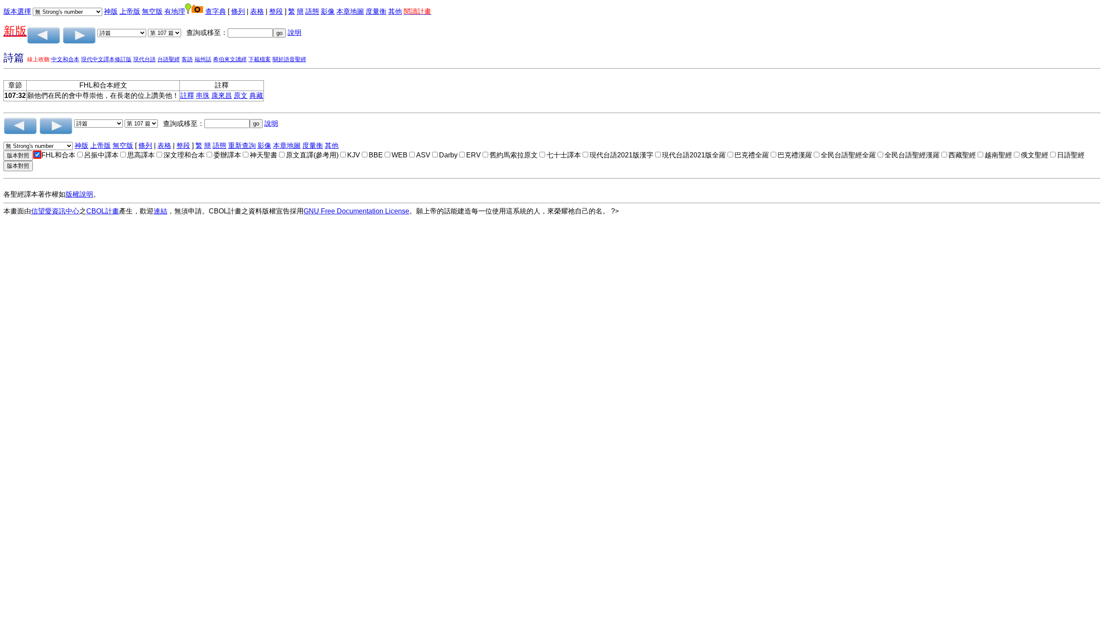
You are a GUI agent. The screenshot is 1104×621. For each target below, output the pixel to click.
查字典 (215, 11)
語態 (312, 11)
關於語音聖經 (289, 59)
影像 (328, 11)
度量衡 (376, 11)
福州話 (202, 59)
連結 (160, 211)
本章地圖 (350, 11)
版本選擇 (17, 11)
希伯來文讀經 (230, 59)
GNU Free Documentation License (356, 211)
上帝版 (129, 11)
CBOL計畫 (102, 211)
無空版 (152, 11)
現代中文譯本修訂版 (106, 59)
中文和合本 (65, 59)
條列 (238, 11)
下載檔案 (259, 59)
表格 (257, 11)
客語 (187, 59)
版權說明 (79, 194)
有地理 (174, 11)
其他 (395, 11)
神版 (111, 11)
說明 (294, 32)
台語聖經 (168, 59)
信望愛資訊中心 (55, 211)
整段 (276, 11)
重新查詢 (242, 145)
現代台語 (144, 59)
